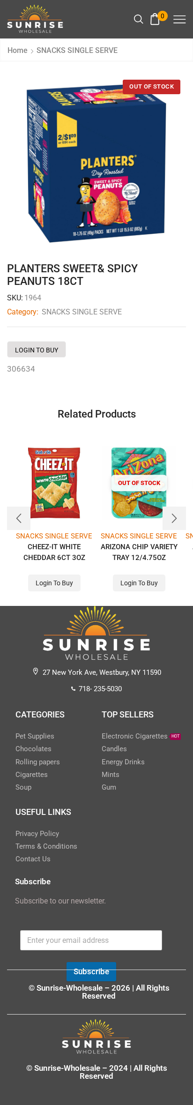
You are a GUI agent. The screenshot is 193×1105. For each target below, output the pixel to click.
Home (17, 50)
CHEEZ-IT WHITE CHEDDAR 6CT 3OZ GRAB (54, 558)
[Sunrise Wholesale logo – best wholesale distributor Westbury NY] (35, 18)
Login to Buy (36, 350)
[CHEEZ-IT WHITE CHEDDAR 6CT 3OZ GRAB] (54, 483)
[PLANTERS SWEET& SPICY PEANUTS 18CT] (96, 163)
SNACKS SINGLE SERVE (77, 50)
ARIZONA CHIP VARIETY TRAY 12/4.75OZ (139, 552)
